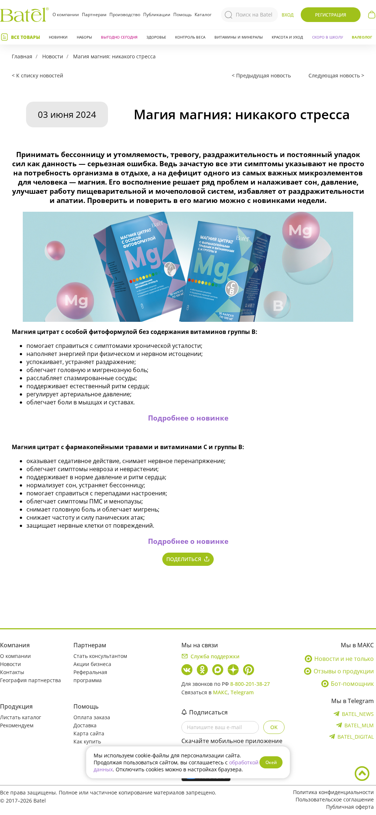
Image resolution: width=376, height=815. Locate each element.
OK (274, 727)
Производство (124, 14)
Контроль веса (190, 37)
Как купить (87, 741)
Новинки (58, 37)
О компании (66, 14)
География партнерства (30, 680)
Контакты (12, 672)
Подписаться (208, 712)
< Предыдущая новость (261, 75)
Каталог (203, 15)
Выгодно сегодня (119, 37)
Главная (22, 56)
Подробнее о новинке (188, 417)
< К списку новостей (37, 75)
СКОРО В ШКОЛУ (327, 37)
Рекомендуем (16, 725)
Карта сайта (88, 733)
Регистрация (330, 15)
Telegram (242, 692)
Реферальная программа (90, 676)
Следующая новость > (336, 75)
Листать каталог (20, 717)
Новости (52, 56)
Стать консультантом (100, 655)
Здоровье (156, 37)
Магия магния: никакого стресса (114, 56)
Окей (271, 762)
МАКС (220, 692)
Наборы (84, 37)
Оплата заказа (91, 717)
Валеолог (362, 37)
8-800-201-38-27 (250, 683)
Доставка (85, 725)
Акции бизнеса (92, 664)
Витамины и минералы (238, 37)
